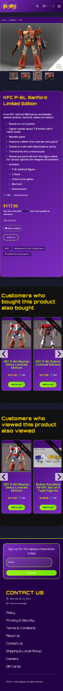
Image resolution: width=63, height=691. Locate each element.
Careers (12, 658)
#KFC (7, 248)
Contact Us (14, 643)
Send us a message (18, 603)
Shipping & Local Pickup (23, 651)
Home (4, 20)
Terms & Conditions (20, 628)
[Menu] (59, 6)
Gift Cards (13, 666)
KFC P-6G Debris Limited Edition (48, 363)
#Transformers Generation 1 (17, 254)
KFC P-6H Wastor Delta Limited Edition (17, 364)
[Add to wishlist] (4, 321)
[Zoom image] (59, 67)
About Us (13, 635)
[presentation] (4, 354)
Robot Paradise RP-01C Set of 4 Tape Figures (48, 487)
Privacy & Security (20, 620)
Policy (10, 612)
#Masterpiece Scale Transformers (29, 248)
